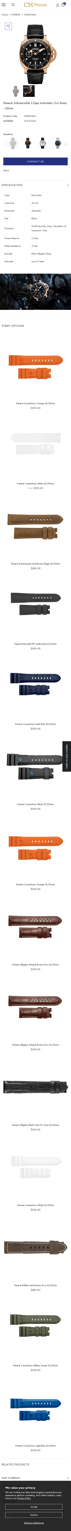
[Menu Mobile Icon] (4, 5)
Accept (34, 1506)
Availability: (8, 120)
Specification (12, 185)
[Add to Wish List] (8, 26)
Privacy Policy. (24, 1498)
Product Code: (10, 116)
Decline (33, 1515)
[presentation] (66, 144)
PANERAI (16, 14)
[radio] (13, 143)
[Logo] (35, 4)
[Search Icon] (13, 4)
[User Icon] (57, 5)
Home (5, 14)
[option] (35, 53)
